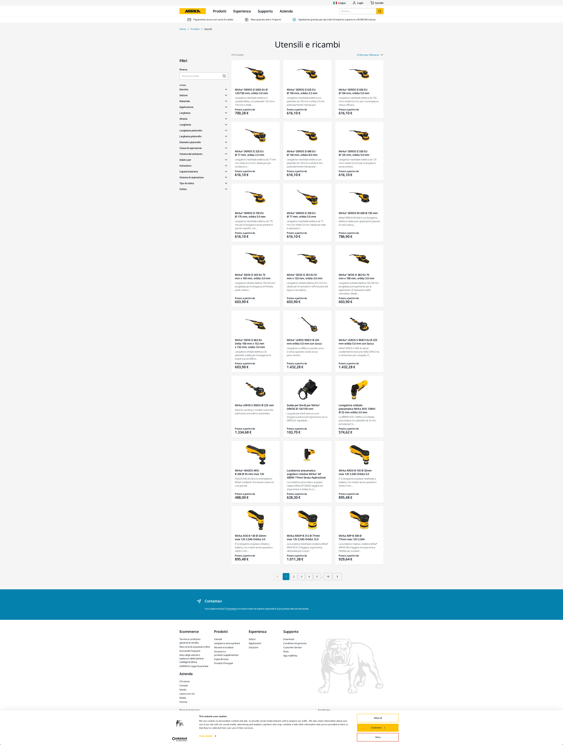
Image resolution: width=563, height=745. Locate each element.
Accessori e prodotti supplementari (226, 653)
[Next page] (337, 576)
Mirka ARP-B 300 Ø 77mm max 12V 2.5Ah (352, 537)
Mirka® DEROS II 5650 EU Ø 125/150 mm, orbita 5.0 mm (251, 91)
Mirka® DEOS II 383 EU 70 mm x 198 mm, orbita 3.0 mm (356, 276)
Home (182, 29)
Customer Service (292, 647)
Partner (183, 702)
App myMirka (290, 655)
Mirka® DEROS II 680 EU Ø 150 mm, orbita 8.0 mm (302, 153)
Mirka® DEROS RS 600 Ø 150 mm (358, 213)
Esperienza (242, 11)
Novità (182, 689)
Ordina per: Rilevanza (368, 54)
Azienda (286, 11)
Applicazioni (255, 643)
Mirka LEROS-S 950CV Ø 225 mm (254, 405)
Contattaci (231, 608)
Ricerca (183, 69)
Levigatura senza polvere (227, 643)
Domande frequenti (189, 650)
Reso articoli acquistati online (194, 646)
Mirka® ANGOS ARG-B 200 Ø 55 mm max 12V (249, 472)
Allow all (378, 718)
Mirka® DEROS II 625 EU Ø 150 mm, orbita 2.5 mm (302, 91)
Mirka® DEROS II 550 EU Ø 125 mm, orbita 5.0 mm (354, 153)
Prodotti (219, 11)
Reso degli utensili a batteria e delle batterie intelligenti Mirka (191, 658)
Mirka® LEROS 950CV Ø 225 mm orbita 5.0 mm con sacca (304, 341)
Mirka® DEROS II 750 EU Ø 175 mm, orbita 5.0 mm (250, 214)
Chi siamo (184, 681)
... (322, 576)
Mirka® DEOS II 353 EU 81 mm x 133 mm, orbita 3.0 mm (304, 276)
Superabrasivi (221, 659)
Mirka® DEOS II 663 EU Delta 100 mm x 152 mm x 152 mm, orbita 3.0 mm (250, 343)
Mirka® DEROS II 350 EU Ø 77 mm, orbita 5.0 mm (301, 214)
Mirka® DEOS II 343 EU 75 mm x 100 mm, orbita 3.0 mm (253, 276)
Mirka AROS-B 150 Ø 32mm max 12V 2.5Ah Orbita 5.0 (355, 472)
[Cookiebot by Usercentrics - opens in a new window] (180, 739)
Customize (376, 727)
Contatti (183, 685)
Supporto (265, 11)
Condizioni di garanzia (294, 643)
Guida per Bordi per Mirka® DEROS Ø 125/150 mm (303, 406)
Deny (377, 737)
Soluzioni (253, 647)
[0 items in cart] (377, 3)
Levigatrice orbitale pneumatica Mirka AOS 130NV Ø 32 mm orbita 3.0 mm (357, 408)
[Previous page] (277, 576)
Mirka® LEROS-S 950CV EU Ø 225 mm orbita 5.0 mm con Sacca (358, 341)
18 (328, 576)
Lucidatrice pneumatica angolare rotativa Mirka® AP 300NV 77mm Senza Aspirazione (306, 474)
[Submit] (224, 75)
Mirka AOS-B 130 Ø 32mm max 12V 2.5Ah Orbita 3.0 (250, 537)
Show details (205, 736)
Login (360, 3)
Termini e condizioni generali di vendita (189, 641)
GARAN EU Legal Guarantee (193, 666)
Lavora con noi (187, 693)
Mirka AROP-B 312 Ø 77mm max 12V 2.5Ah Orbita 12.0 (303, 537)
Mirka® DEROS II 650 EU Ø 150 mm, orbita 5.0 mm (354, 91)
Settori (252, 639)
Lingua (341, 3)
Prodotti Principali (223, 663)
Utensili (218, 639)
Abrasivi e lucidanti (223, 647)
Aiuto (286, 651)
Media (182, 697)
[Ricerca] (380, 11)
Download (288, 639)
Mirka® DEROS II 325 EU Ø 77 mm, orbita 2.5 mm (249, 153)
